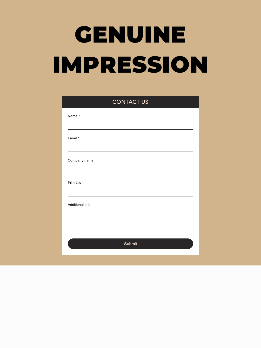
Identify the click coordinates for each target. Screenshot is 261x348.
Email (73, 138)
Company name (81, 160)
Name (74, 116)
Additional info (79, 205)
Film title (74, 182)
